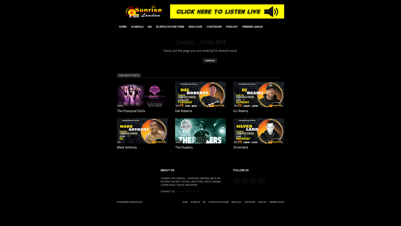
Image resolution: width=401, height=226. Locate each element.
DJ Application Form (170, 26)
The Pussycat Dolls (131, 111)
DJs (150, 26)
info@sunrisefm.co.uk (189, 191)
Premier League (252, 26)
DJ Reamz (240, 111)
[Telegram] (253, 180)
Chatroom (214, 26)
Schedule (137, 26)
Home (123, 26)
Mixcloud (195, 26)
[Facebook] (236, 180)
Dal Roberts (183, 111)
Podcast (232, 26)
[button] (280, 26)
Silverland (240, 147)
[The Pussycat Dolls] (142, 94)
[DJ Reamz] (258, 94)
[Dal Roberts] (200, 94)
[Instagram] (245, 180)
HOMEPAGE (210, 61)
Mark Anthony (127, 147)
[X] (261, 180)
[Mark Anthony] (142, 130)
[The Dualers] (200, 130)
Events (120, 106)
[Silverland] (258, 130)
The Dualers (184, 147)
